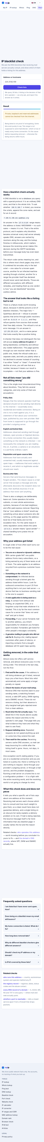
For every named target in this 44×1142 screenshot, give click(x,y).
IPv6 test (5, 1125)
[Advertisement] (22, 35)
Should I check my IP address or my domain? (20, 953)
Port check (6, 1099)
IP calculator (6, 1105)
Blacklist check (7, 1095)
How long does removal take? (17, 936)
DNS (34, 8)
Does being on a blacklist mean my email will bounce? (22, 917)
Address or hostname (12, 77)
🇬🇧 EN (33, 3)
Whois (21, 8)
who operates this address (28, 832)
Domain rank (6, 1118)
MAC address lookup (10, 1115)
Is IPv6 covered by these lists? (18, 962)
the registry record (10, 984)
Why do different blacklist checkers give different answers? (22, 944)
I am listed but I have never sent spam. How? (21, 907)
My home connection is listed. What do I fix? (22, 927)
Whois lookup (7, 1085)
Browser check (7, 1122)
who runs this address (12, 977)
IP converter (6, 1108)
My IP (5, 8)
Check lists (22, 87)
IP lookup (13, 8)
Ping (28, 8)
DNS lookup (6, 1092)
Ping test (5, 1089)
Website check (7, 1102)
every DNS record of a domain (15, 990)
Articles (5, 1128)
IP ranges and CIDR (9, 1112)
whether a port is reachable (14, 999)
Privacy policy (7, 1137)
